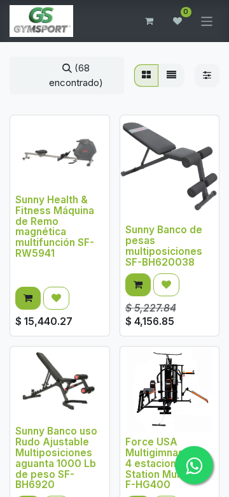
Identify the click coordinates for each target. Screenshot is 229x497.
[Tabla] (146, 75)
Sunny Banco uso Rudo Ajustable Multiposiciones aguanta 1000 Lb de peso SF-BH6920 (56, 458)
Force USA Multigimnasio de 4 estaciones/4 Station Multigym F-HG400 (166, 463)
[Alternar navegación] (207, 21)
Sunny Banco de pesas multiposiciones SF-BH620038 (163, 246)
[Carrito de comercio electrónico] (149, 21)
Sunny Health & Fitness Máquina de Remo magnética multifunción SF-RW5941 (54, 227)
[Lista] (171, 75)
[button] (28, 298)
